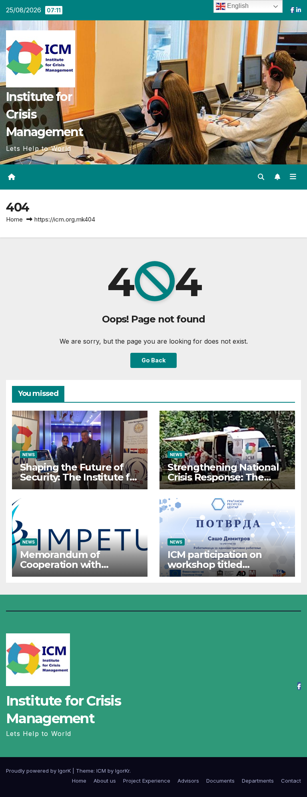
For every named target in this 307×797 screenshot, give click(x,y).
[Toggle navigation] (293, 177)
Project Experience (146, 780)
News (28, 454)
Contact (291, 780)
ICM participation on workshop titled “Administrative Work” (220, 564)
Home (14, 219)
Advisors (188, 780)
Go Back (153, 360)
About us (105, 780)
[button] (261, 177)
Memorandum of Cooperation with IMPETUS (60, 564)
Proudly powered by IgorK (39, 770)
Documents (220, 780)
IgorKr (122, 770)
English (237, 5)
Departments (258, 780)
